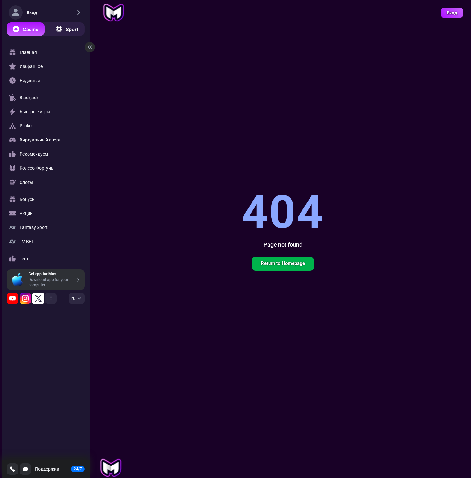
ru (73, 298)
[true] (12, 298)
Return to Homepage (283, 263)
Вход (452, 12)
